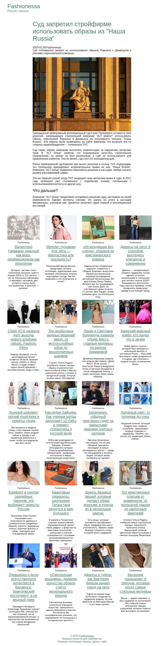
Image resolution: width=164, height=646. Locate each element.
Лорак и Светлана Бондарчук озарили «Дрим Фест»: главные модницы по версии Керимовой (98, 341)
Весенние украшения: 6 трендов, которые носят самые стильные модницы (135, 583)
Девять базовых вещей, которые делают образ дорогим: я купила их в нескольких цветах (98, 502)
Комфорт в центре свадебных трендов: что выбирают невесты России (23, 500)
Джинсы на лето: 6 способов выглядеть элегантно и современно (135, 255)
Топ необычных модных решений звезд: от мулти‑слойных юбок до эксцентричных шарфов (61, 343)
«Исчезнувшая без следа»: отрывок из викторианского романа (98, 253)
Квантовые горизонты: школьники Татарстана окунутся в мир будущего (61, 502)
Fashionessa (23, 6)
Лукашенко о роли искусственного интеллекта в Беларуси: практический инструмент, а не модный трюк (23, 587)
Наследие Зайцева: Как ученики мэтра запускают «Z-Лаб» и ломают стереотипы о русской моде (61, 422)
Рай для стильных (18, 11)
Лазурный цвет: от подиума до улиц (135, 414)
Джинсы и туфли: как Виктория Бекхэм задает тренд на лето (98, 581)
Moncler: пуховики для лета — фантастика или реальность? (60, 253)
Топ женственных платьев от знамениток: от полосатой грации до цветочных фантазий (135, 502)
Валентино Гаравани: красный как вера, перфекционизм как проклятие (24, 255)
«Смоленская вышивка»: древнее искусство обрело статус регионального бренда (61, 585)
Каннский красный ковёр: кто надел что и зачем (135, 335)
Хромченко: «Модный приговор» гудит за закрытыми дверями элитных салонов (98, 422)
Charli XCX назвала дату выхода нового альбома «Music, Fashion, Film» (23, 339)
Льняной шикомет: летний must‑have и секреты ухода (23, 416)
